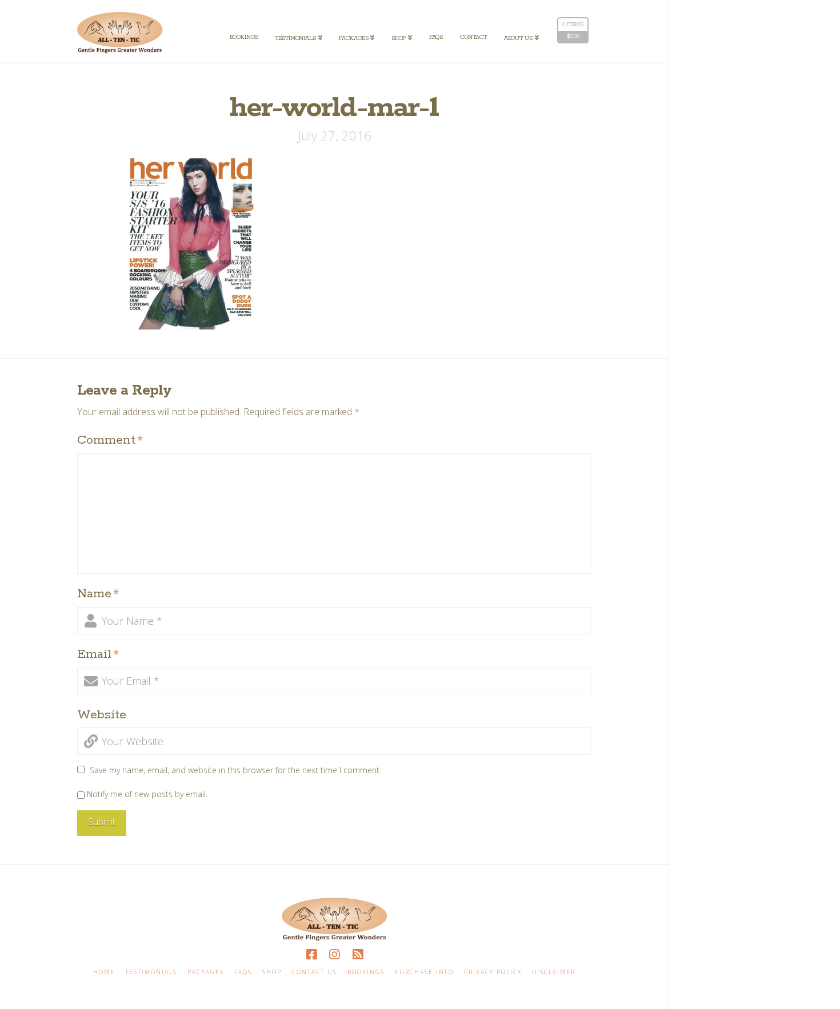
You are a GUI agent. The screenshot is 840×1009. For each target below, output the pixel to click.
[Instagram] (334, 954)
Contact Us (314, 972)
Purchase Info (424, 972)
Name (98, 594)
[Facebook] (311, 954)
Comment (110, 440)
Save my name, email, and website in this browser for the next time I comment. (235, 770)
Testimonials (151, 972)
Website (101, 715)
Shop (272, 972)
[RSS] (358, 954)
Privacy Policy (493, 972)
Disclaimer (553, 972)
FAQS (243, 972)
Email (98, 654)
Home (104, 972)
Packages (205, 972)
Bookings (366, 972)
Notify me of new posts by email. (147, 794)
